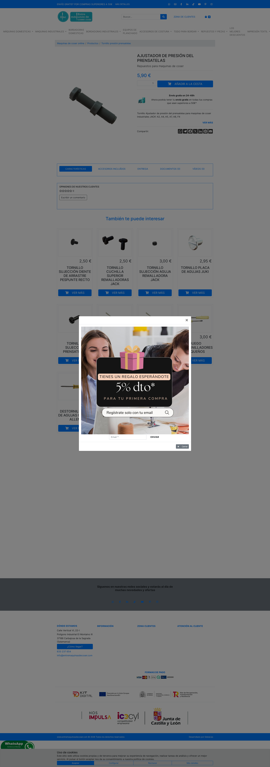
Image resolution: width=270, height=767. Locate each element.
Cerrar (185, 446)
